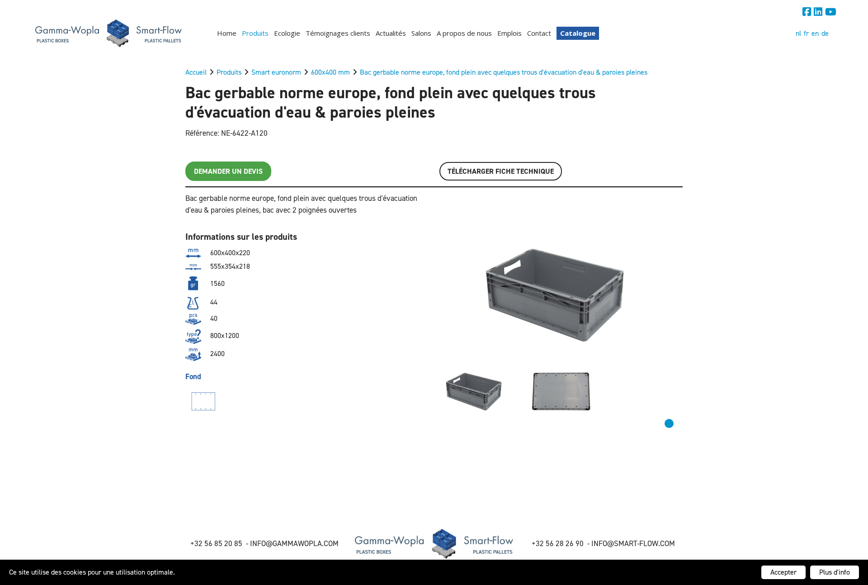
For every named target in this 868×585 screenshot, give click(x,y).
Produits (255, 33)
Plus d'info (834, 572)
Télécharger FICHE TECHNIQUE (501, 171)
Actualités (391, 33)
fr (806, 33)
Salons (421, 33)
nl (798, 33)
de (825, 33)
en (815, 33)
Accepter (783, 572)
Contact (539, 33)
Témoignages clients (338, 33)
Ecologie (287, 33)
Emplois (509, 33)
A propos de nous (464, 33)
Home (226, 33)
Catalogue (577, 33)
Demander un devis (228, 171)
